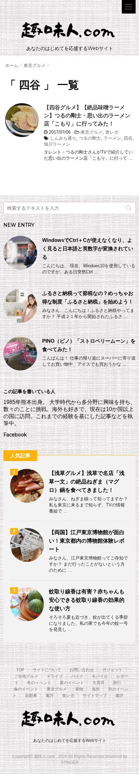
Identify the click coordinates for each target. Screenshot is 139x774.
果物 (79, 689)
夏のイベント (72, 682)
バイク (77, 676)
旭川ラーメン (57, 144)
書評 (50, 695)
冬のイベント (39, 682)
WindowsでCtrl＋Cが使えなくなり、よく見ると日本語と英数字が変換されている (87, 248)
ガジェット (112, 669)
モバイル (100, 676)
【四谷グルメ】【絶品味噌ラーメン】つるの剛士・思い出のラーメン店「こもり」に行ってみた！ (87, 116)
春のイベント (26, 689)
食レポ (111, 132)
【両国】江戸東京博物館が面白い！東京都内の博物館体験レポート (86, 540)
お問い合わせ (82, 669)
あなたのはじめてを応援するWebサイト (69, 740)
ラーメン (112, 138)
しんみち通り (63, 138)
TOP (20, 669)
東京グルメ (92, 132)
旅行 (117, 682)
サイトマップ (95, 695)
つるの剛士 (90, 138)
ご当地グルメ (26, 676)
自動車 (31, 695)
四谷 (128, 138)
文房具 (98, 682)
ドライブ (55, 676)
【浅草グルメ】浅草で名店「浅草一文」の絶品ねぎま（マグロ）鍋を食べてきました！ (86, 481)
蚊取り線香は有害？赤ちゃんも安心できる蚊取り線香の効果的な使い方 (86, 600)
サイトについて (47, 669)
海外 (96, 689)
